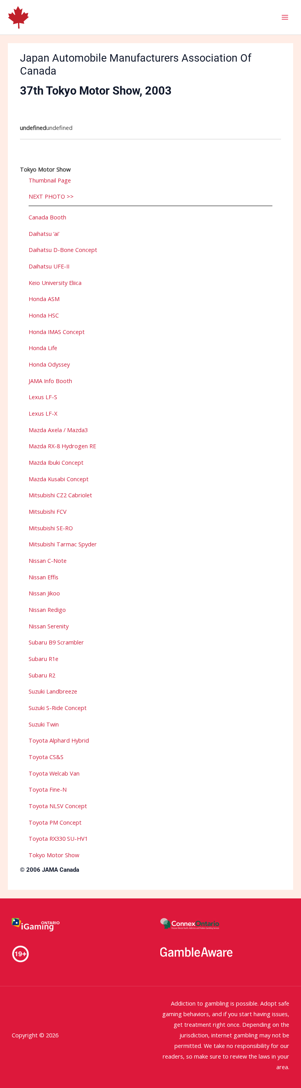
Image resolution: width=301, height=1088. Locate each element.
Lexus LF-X (43, 413)
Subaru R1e (43, 659)
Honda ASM (44, 299)
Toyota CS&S (46, 757)
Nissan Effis (43, 577)
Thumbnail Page (50, 180)
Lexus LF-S (43, 397)
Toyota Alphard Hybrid (59, 740)
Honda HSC (44, 315)
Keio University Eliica (55, 283)
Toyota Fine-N (48, 789)
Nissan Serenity (49, 626)
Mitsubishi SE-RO (51, 528)
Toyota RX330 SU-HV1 (58, 838)
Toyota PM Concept (55, 822)
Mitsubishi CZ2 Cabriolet (60, 495)
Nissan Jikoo (44, 593)
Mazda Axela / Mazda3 (58, 430)
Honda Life (43, 348)
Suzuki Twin (44, 724)
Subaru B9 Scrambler (56, 642)
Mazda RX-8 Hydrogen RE (62, 446)
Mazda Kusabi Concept (59, 479)
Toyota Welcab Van (54, 773)
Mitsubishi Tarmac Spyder (63, 544)
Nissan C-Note (48, 560)
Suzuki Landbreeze (53, 691)
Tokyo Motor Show (54, 855)
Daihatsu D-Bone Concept (63, 250)
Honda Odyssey (49, 364)
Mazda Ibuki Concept (56, 462)
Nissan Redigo (47, 609)
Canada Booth (47, 217)
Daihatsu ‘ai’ (44, 233)
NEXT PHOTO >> (51, 196)
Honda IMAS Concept (57, 332)
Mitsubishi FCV (48, 511)
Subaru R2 (42, 675)
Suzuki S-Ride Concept (58, 708)
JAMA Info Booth (50, 381)
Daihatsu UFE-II (49, 266)
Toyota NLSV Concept (58, 806)
